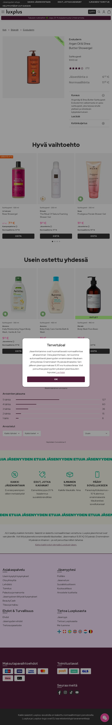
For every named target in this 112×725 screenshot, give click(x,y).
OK (56, 379)
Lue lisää (60, 372)
